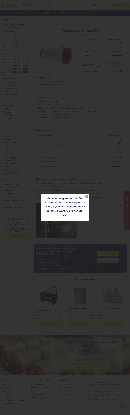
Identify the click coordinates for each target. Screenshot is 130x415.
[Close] (86, 196)
